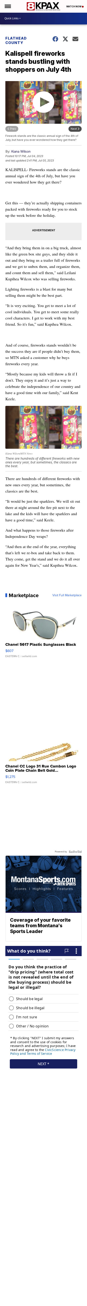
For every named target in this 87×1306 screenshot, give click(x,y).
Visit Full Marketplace (67, 595)
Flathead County (16, 40)
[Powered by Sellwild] (75, 851)
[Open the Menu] (7, 6)
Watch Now (74, 6)
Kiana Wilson (21, 151)
